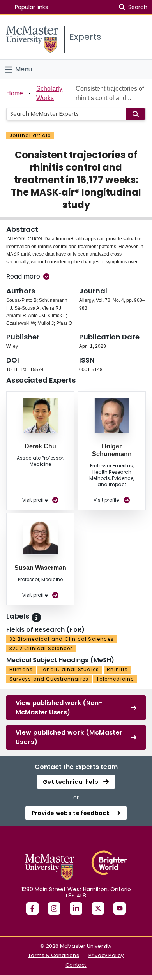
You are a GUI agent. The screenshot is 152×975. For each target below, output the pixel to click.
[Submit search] (135, 114)
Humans (21, 669)
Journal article (30, 135)
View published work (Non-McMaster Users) (59, 707)
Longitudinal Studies (70, 669)
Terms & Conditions (53, 955)
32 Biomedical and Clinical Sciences (61, 639)
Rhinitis (117, 669)
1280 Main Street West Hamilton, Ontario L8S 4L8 (76, 892)
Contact (75, 965)
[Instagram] (54, 908)
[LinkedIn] (76, 908)
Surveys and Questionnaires (48, 678)
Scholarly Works (49, 93)
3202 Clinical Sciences (41, 648)
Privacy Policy (106, 955)
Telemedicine (115, 678)
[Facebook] (32, 908)
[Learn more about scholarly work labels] (36, 617)
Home (14, 93)
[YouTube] (119, 908)
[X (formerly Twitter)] (98, 908)
